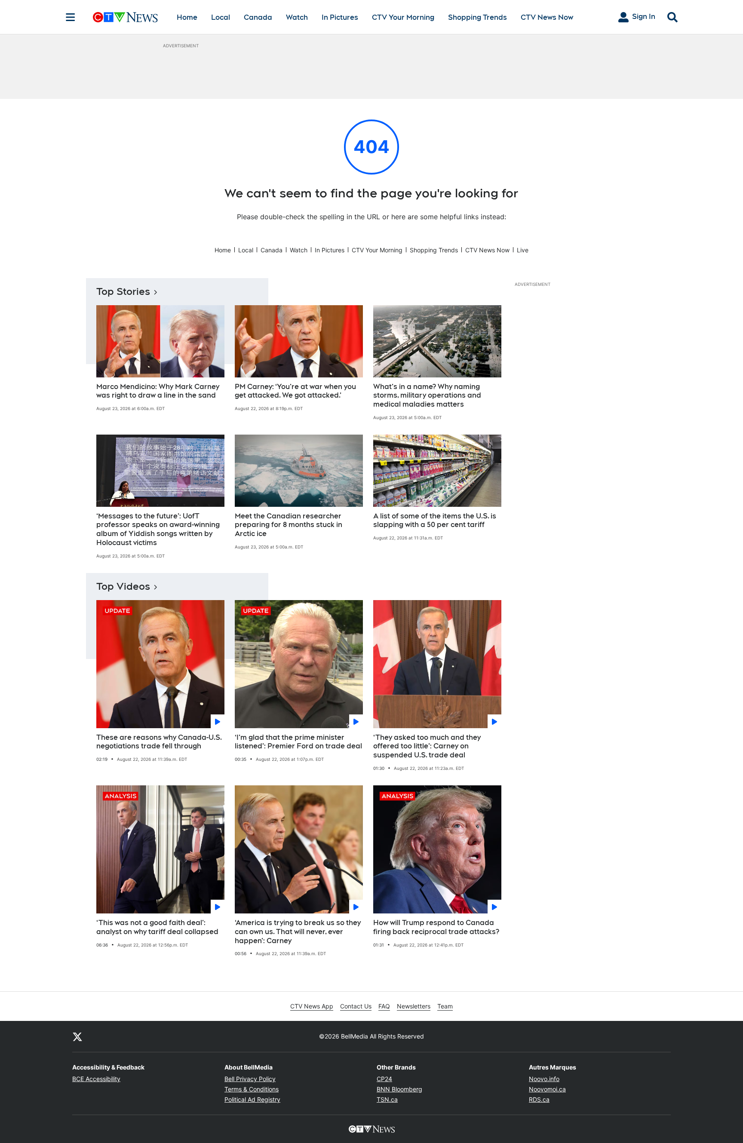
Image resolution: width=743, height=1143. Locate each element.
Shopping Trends (477, 17)
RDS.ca (539, 1099)
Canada (258, 17)
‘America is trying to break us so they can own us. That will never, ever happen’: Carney (298, 932)
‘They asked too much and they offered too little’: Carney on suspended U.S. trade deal (427, 746)
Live (522, 250)
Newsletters (413, 1006)
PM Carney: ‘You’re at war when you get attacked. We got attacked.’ (295, 391)
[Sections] (70, 17)
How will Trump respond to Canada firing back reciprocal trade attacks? (436, 927)
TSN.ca (387, 1099)
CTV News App (311, 1006)
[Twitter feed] (77, 1036)
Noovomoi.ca (547, 1089)
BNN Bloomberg (399, 1089)
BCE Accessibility (96, 1078)
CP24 (384, 1078)
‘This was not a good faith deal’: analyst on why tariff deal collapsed (157, 927)
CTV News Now (547, 17)
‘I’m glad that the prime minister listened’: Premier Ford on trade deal (298, 742)
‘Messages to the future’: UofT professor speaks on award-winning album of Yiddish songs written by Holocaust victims (158, 529)
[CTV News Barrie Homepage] (125, 17)
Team (445, 1006)
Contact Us (356, 1006)
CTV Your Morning (403, 17)
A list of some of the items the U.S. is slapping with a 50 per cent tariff (434, 520)
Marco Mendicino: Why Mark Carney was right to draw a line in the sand (157, 391)
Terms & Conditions (251, 1089)
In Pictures (340, 17)
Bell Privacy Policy (250, 1078)
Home (187, 17)
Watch (297, 17)
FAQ (384, 1006)
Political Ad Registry (252, 1099)
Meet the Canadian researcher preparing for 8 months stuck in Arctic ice (288, 525)
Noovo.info (544, 1078)
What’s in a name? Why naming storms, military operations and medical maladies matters (427, 396)
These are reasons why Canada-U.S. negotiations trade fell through (159, 742)
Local (220, 17)
